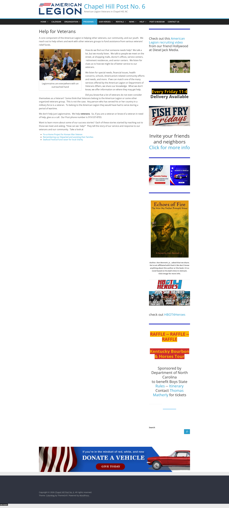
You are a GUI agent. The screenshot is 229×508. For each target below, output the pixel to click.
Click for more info (169, 147)
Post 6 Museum (157, 21)
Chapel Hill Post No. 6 (114, 6)
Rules (160, 385)
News (131, 21)
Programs (88, 21)
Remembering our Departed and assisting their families (68, 137)
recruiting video (171, 42)
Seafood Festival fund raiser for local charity (63, 139)
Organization (71, 21)
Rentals (120, 21)
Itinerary (176, 385)
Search (152, 427)
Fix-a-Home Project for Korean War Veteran (62, 134)
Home (43, 21)
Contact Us (173, 21)
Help (142, 21)
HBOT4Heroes (174, 314)
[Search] (187, 431)
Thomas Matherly (168, 392)
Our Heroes (105, 21)
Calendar (56, 21)
